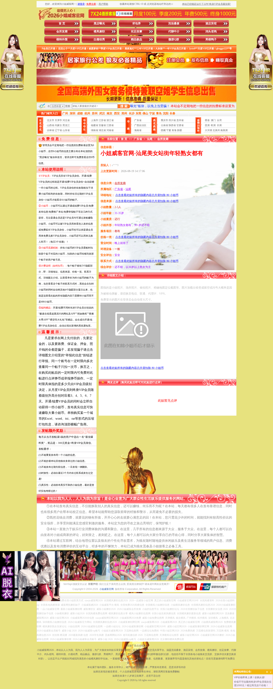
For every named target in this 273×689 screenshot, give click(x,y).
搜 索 (124, 106)
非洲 (219, 125)
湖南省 (94, 130)
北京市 (50, 120)
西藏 (163, 130)
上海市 (94, 120)
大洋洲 (208, 130)
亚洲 (207, 125)
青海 (174, 130)
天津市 (58, 120)
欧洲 (213, 125)
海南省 (137, 130)
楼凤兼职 (99, 31)
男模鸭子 (211, 39)
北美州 (216, 130)
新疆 (179, 130)
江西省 (110, 125)
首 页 (62, 23)
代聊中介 (173, 31)
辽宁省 (58, 130)
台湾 (219, 120)
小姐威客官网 (106, 589)
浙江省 (110, 120)
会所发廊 (62, 31)
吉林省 (50, 130)
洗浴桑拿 (173, 23)
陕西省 (172, 125)
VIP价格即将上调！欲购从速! (249, 677)
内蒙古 (58, 125)
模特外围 (62, 39)
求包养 (136, 23)
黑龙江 (66, 125)
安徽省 (102, 125)
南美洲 (224, 130)
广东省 (137, 120)
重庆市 (164, 120)
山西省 (50, 125)
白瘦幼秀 (99, 39)
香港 (207, 120)
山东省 (66, 130)
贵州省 (180, 120)
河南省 (110, 130)
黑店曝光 (99, 23)
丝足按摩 (136, 31)
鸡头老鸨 (211, 31)
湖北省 (102, 130)
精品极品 (136, 39)
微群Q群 (173, 39)
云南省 (164, 125)
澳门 (213, 120)
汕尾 (149, 138)
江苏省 (102, 120)
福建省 (94, 125)
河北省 (66, 120)
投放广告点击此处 (136, 645)
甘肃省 (180, 125)
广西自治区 (140, 125)
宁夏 (168, 130)
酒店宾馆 (211, 23)
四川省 (172, 120)
